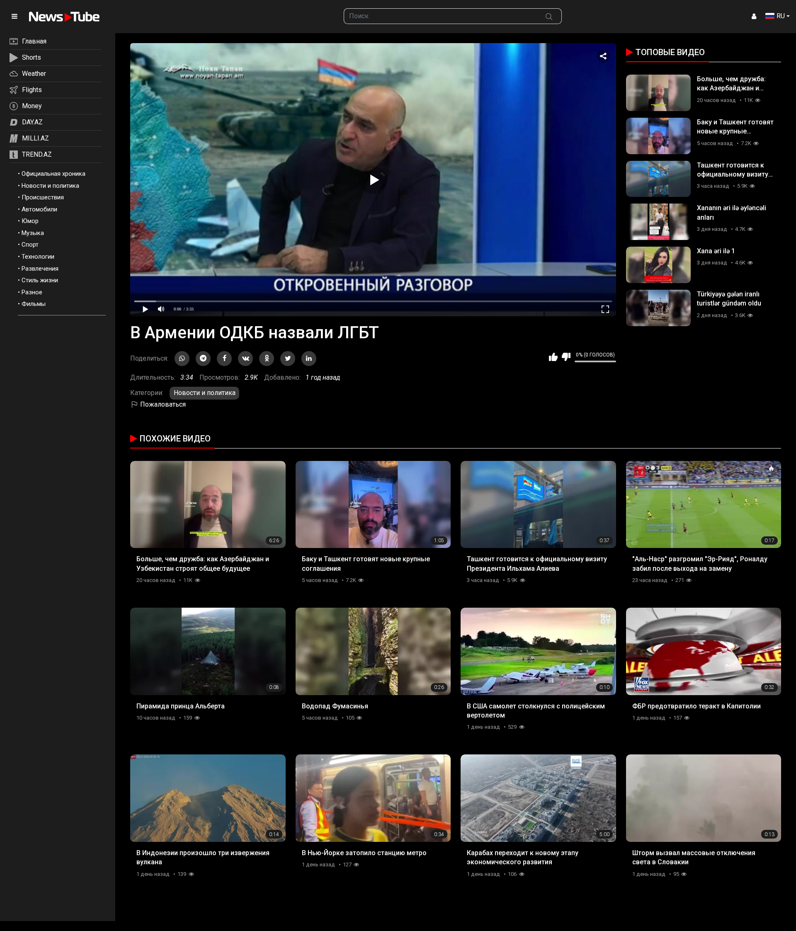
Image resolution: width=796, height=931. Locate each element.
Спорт (30, 244)
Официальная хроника (53, 173)
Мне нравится (553, 357)
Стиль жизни (40, 280)
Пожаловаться (162, 404)
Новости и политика (50, 185)
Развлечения (40, 268)
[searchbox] (440, 16)
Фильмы (34, 304)
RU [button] (781, 16)
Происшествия (43, 197)
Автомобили (39, 209)
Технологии (38, 256)
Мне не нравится (566, 357)
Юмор (30, 221)
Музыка (33, 233)
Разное (32, 292)
